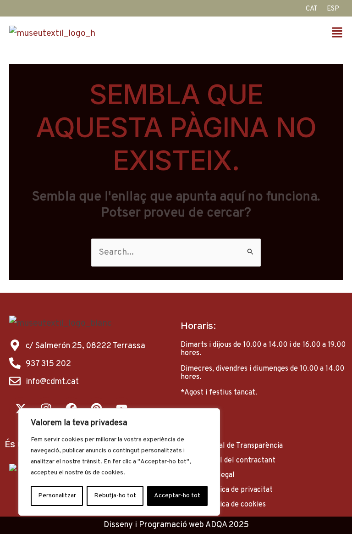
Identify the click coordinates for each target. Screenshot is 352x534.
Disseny (118, 525)
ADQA (216, 525)
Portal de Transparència (243, 446)
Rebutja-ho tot (115, 496)
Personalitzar (57, 496)
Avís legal (219, 475)
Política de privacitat (238, 490)
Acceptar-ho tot (177, 496)
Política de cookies (235, 504)
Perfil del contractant (239, 460)
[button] (262, 34)
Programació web (171, 525)
